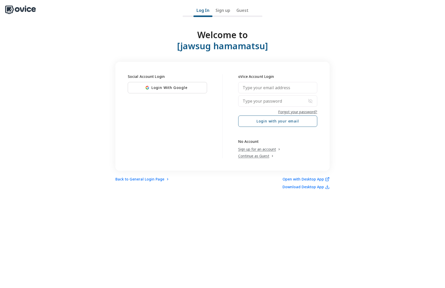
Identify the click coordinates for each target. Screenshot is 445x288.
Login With (169, 87)
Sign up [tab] (223, 10)
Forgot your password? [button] (297, 111)
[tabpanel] (222, 106)
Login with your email (277, 121)
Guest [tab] (242, 10)
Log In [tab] (202, 10)
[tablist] (222, 12)
